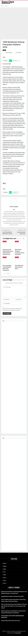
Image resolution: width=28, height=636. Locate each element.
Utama (4, 563)
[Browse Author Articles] (14, 201)
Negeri (4, 569)
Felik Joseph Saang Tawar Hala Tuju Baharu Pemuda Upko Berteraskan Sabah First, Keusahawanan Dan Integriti (14, 606)
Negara (4, 566)
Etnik (4, 571)
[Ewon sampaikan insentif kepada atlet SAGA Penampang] (8, 260)
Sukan (4, 50)
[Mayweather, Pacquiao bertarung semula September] (20, 244)
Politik (4, 574)
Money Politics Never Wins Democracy (10, 620)
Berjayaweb (18, 633)
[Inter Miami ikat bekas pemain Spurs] (20, 260)
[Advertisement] (14, 23)
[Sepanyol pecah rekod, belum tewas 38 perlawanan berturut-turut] (8, 244)
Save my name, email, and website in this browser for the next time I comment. (12, 309)
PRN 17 (4, 583)
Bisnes (4, 577)
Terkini (4, 580)
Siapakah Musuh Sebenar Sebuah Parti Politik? (12, 596)
